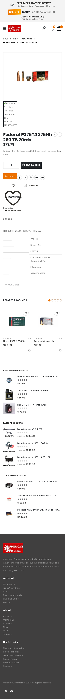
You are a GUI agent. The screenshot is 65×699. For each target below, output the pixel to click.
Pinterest (5, 691)
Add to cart (33, 165)
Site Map (7, 634)
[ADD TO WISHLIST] (13, 185)
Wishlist (7, 602)
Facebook (19, 177)
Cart (5, 591)
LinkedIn (31, 177)
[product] (17, 321)
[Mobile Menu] (5, 28)
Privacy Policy (10, 659)
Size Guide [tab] (13, 284)
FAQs (5, 630)
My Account (9, 584)
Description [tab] (15, 196)
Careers (7, 623)
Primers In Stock (11, 662)
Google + (36, 177)
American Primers (12, 559)
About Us (7, 616)
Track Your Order (12, 587)
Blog (5, 627)
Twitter (25, 177)
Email (42, 177)
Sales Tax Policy (11, 651)
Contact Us (8, 619)
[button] (49, 300)
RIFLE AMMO (7, 339)
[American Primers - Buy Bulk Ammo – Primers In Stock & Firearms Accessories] (14, 28)
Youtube (11, 691)
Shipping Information (13, 648)
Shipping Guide (11, 598)
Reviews (7, 666)
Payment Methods (12, 595)
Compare (10, 176)
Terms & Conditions (13, 655)
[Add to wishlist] (29, 338)
